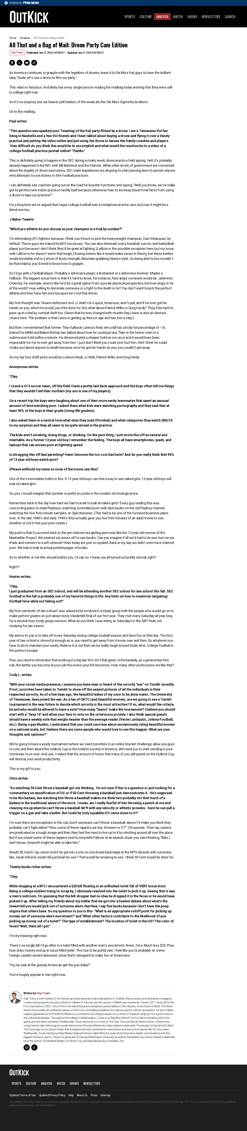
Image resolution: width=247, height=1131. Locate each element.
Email (27, 63)
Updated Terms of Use (22, 1095)
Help (71, 1095)
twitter (34, 1047)
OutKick (29, 16)
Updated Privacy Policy (52, 1095)
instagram (27, 1047)
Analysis (162, 16)
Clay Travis (17, 52)
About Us (82, 1095)
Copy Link (34, 63)
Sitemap (105, 1095)
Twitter (19, 63)
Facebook (12, 63)
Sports (129, 16)
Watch (178, 16)
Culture (146, 16)
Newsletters (211, 16)
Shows (192, 16)
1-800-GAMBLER (47, 1105)
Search (230, 16)
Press (94, 1095)
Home (12, 37)
